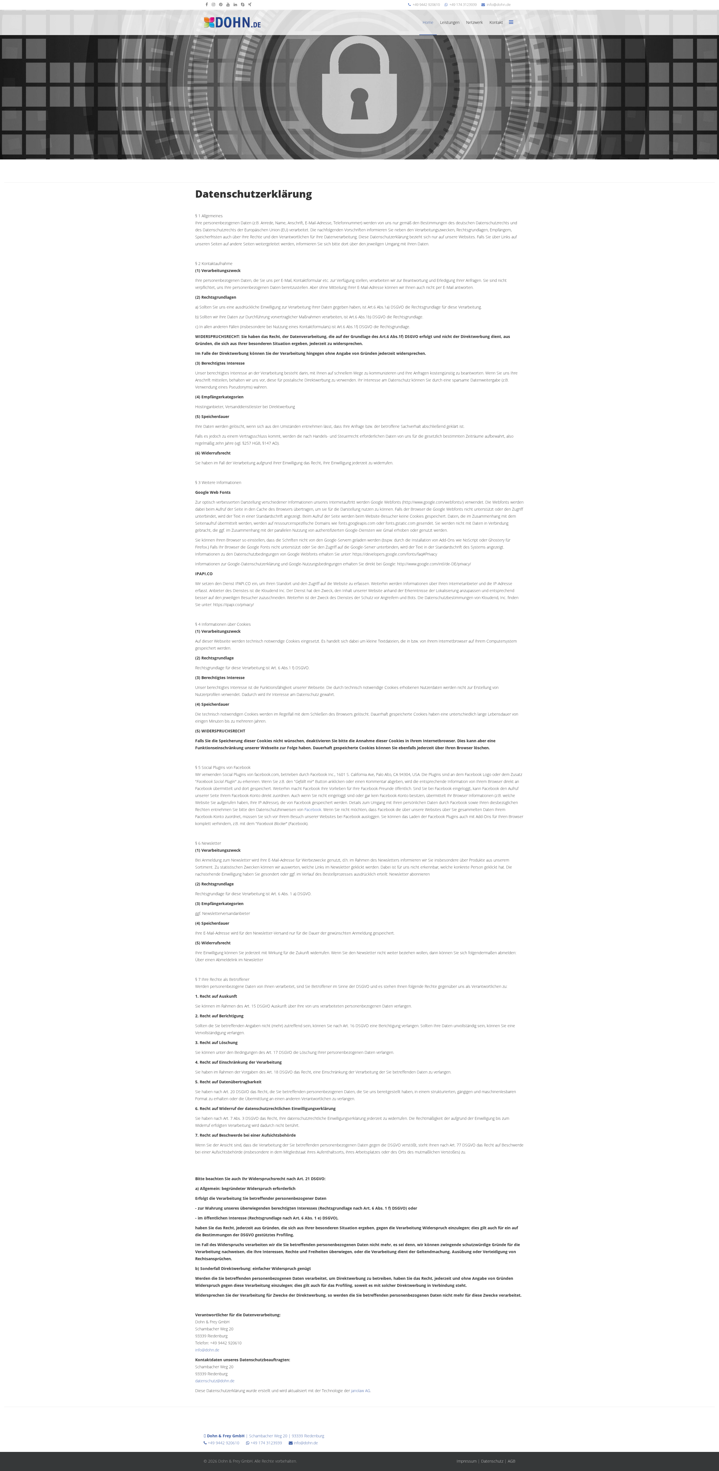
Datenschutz (492, 1461)
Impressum (467, 1461)
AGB (511, 1461)
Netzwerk (474, 22)
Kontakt (496, 22)
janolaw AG (360, 1390)
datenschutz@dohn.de (215, 1380)
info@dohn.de (499, 4)
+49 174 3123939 (463, 4)
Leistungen (449, 22)
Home (428, 22)
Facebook (312, 809)
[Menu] (510, 22)
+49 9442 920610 (426, 4)
